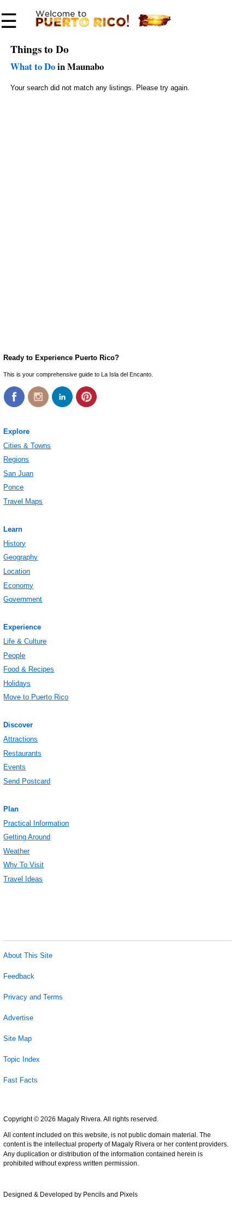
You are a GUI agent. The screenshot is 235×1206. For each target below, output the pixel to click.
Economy (18, 585)
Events (14, 767)
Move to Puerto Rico (35, 697)
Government (22, 599)
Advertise (18, 1018)
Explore (16, 431)
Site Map (17, 1039)
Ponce (13, 487)
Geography (20, 557)
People (14, 655)
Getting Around (26, 837)
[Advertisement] (117, 224)
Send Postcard (26, 781)
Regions (16, 459)
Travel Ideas (23, 879)
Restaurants (22, 753)
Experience (22, 627)
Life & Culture (24, 641)
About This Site (27, 956)
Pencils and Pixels (110, 1194)
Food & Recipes (28, 669)
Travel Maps (23, 501)
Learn (12, 529)
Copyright (17, 1119)
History (14, 543)
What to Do (32, 66)
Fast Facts (20, 1080)
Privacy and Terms (33, 997)
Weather (16, 851)
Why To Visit (23, 865)
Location (16, 571)
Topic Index (21, 1059)
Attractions (20, 739)
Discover (18, 725)
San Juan (18, 473)
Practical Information (36, 823)
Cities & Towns (27, 446)
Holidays (17, 683)
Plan (11, 809)
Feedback (18, 976)
